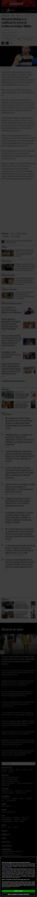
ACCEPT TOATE (18, 891)
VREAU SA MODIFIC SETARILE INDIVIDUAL (18, 894)
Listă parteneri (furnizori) (6, 887)
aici (24, 873)
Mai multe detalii (8, 867)
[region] (18, 877)
